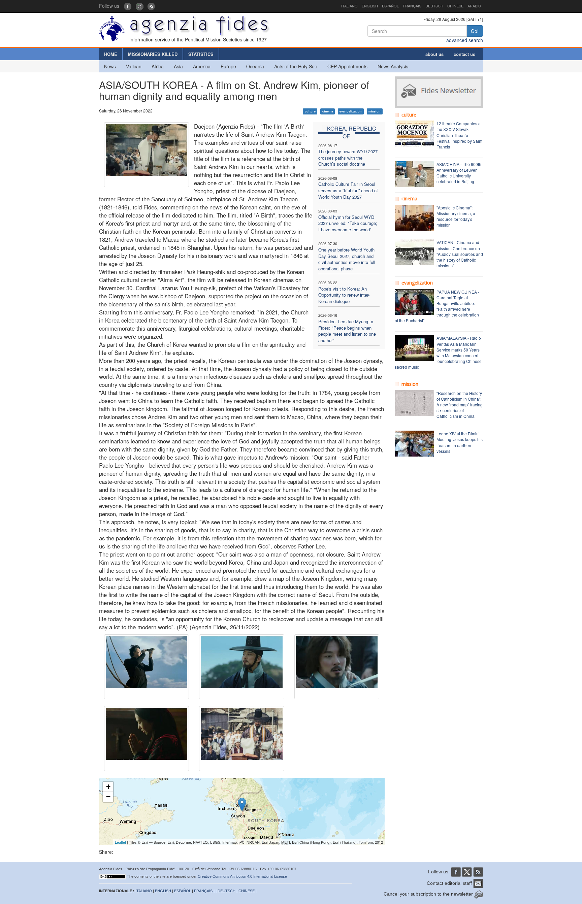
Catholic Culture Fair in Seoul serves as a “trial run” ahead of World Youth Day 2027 (348, 190)
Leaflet (120, 842)
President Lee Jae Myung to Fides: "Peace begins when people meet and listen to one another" (347, 330)
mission (374, 111)
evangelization (351, 111)
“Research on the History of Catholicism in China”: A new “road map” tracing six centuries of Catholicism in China (460, 404)
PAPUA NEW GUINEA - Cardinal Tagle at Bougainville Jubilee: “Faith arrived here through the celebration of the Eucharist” (437, 306)
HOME (110, 54)
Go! (475, 31)
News (110, 66)
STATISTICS (201, 54)
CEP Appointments (347, 66)
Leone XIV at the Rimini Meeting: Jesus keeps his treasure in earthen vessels (460, 442)
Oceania (255, 66)
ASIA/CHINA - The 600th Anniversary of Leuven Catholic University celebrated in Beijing (459, 172)
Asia (178, 66)
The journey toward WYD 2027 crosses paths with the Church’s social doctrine (348, 157)
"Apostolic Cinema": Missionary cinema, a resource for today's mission (456, 216)
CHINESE (455, 5)
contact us (464, 54)
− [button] (108, 797)
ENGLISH (370, 5)
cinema (327, 111)
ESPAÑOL (390, 5)
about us (434, 54)
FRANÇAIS (412, 5)
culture (310, 111)
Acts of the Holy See (295, 66)
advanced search (464, 40)
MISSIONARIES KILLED (152, 54)
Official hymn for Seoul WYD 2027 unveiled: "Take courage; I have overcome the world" (347, 223)
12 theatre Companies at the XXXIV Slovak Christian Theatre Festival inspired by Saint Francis (459, 135)
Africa (158, 66)
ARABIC (474, 5)
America (202, 66)
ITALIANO (349, 5)
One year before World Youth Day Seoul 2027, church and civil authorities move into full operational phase (346, 259)
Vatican (133, 66)
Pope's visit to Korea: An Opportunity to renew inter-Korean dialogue (343, 295)
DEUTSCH (434, 5)
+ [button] (108, 786)
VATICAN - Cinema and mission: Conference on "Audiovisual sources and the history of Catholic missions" (460, 253)
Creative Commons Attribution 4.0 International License (242, 876)
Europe (228, 66)
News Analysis (393, 66)
